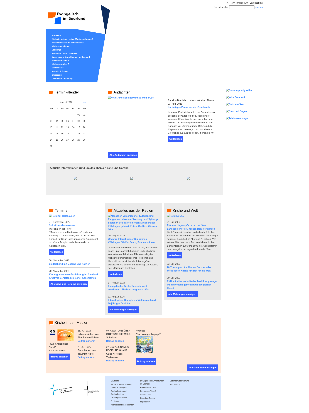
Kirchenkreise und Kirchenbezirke (68, 43)
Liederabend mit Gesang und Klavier (69, 264)
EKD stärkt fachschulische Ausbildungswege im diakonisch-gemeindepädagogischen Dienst (192, 284)
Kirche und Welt (185, 210)
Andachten (122, 92)
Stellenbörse (57, 68)
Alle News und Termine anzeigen (68, 284)
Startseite (56, 35)
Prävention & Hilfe (60, 60)
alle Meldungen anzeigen (123, 309)
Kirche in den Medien (71, 323)
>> (85, 102)
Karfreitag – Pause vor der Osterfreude (189, 107)
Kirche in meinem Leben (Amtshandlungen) (72, 39)
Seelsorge (56, 50)
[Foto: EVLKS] (175, 216)
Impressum (57, 75)
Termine (60, 210)
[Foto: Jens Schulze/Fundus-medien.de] (131, 97)
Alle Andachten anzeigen (123, 155)
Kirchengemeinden (61, 46)
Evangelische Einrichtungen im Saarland (71, 57)
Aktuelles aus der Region (133, 210)
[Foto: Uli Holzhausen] (62, 216)
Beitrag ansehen (59, 356)
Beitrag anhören (86, 341)
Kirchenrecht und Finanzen (64, 53)
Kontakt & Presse (60, 71)
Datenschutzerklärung (62, 78)
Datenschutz (256, 2)
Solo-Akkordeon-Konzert (62, 225)
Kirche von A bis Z (60, 64)
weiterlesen (175, 139)
